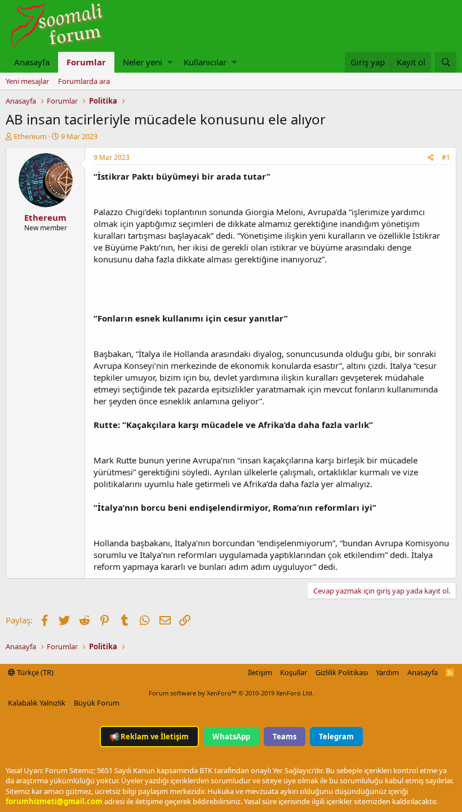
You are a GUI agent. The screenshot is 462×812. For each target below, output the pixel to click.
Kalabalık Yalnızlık (36, 703)
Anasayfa (32, 62)
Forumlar (86, 62)
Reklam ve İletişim (149, 736)
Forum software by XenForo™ (231, 693)
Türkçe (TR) (34, 672)
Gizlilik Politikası (342, 672)
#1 (446, 157)
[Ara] (445, 62)
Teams (284, 736)
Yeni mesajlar (27, 81)
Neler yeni (142, 62)
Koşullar (293, 672)
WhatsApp (231, 736)
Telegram (336, 736)
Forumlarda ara (84, 81)
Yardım (387, 672)
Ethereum (30, 136)
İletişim (260, 672)
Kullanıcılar (205, 62)
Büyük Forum (96, 703)
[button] (170, 62)
